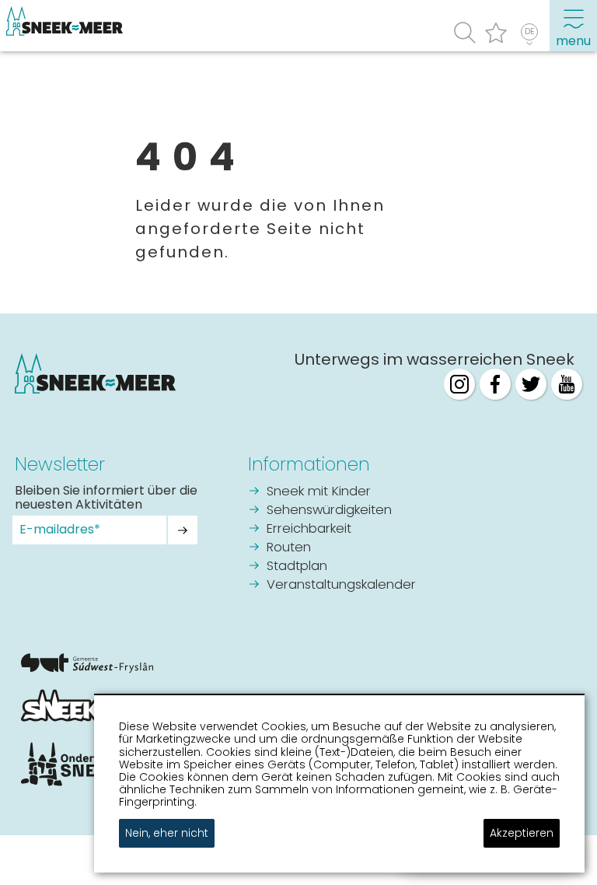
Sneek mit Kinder (319, 492)
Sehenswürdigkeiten (329, 510)
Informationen (309, 464)
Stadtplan (297, 566)
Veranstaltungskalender (341, 585)
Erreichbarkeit (309, 529)
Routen (289, 548)
